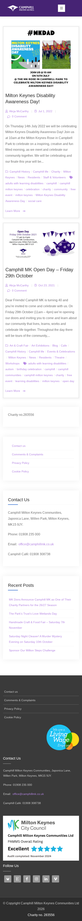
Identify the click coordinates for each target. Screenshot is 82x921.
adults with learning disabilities (24, 183)
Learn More (13, 210)
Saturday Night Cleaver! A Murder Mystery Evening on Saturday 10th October (35, 639)
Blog (55, 345)
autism (9, 369)
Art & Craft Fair (19, 345)
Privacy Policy (20, 462)
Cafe (64, 345)
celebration (33, 189)
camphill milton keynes (38, 375)
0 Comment (19, 116)
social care (35, 201)
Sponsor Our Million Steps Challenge (32, 650)
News (21, 177)
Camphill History (20, 171)
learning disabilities (27, 381)
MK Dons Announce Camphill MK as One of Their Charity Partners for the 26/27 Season (40, 602)
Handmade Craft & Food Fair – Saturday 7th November (37, 625)
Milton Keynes (17, 357)
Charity (55, 171)
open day (68, 381)
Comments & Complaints (27, 454)
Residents (34, 177)
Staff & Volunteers (54, 177)
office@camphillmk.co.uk (36, 544)
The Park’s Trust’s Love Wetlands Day (33, 613)
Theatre (59, 357)
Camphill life (40, 171)
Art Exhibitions (40, 345)
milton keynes (24, 195)
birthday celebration (29, 369)
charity (47, 189)
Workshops (12, 363)
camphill (51, 183)
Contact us (18, 445)
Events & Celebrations (61, 351)
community (61, 189)
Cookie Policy (20, 471)
